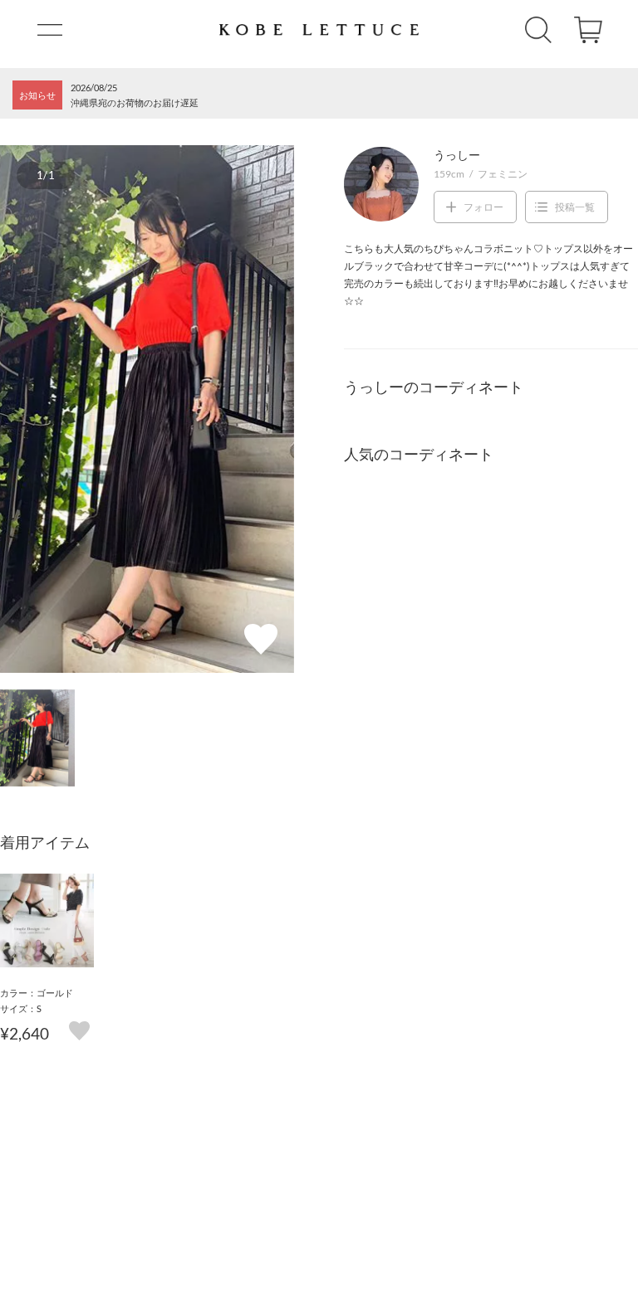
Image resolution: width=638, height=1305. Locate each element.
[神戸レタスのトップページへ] (319, 30)
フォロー (483, 207)
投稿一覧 (575, 207)
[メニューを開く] (50, 30)
